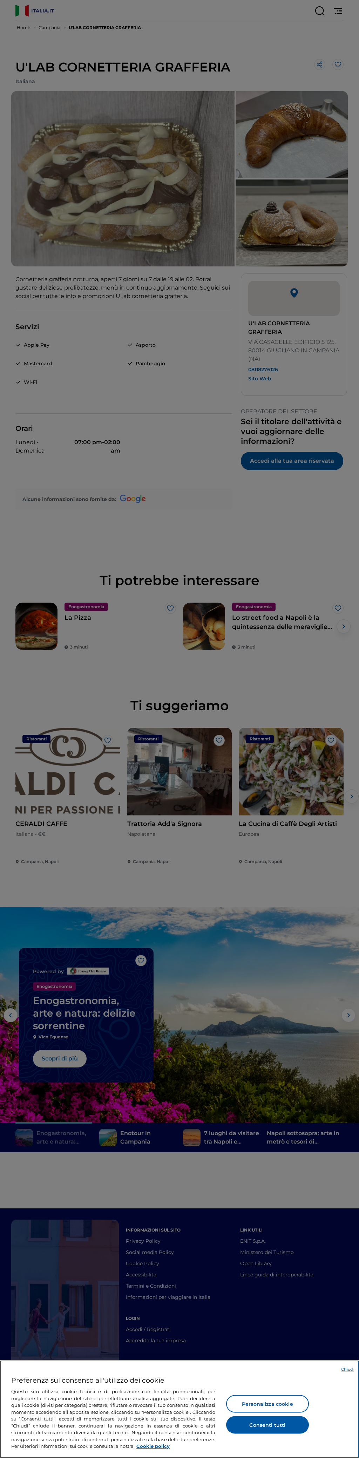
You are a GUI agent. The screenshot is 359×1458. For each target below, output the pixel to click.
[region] (179, 1409)
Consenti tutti (267, 1425)
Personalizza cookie (267, 1404)
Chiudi (347, 1369)
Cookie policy (153, 1446)
